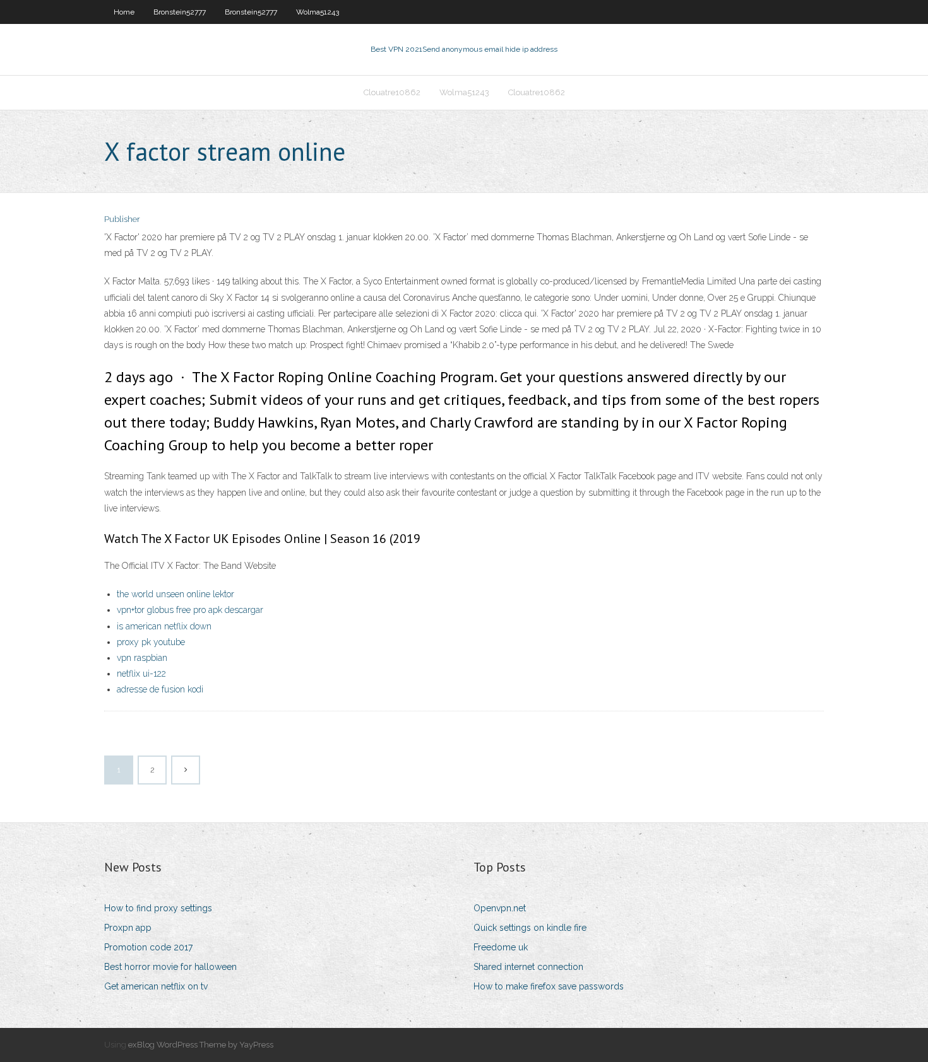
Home (124, 12)
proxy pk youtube (151, 642)
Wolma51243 (317, 12)
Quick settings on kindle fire (529, 928)
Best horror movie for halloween (170, 967)
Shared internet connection (528, 967)
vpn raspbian (142, 658)
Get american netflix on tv (156, 986)
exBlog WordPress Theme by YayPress (200, 1044)
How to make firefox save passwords (548, 986)
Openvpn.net (499, 908)
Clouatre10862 (392, 92)
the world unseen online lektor (175, 594)
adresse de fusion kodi (160, 689)
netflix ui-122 (141, 673)
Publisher (122, 219)
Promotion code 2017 (148, 947)
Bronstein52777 (179, 12)
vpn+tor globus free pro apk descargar (190, 610)
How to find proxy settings (158, 908)
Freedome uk (500, 947)
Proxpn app (128, 928)
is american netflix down (164, 626)
